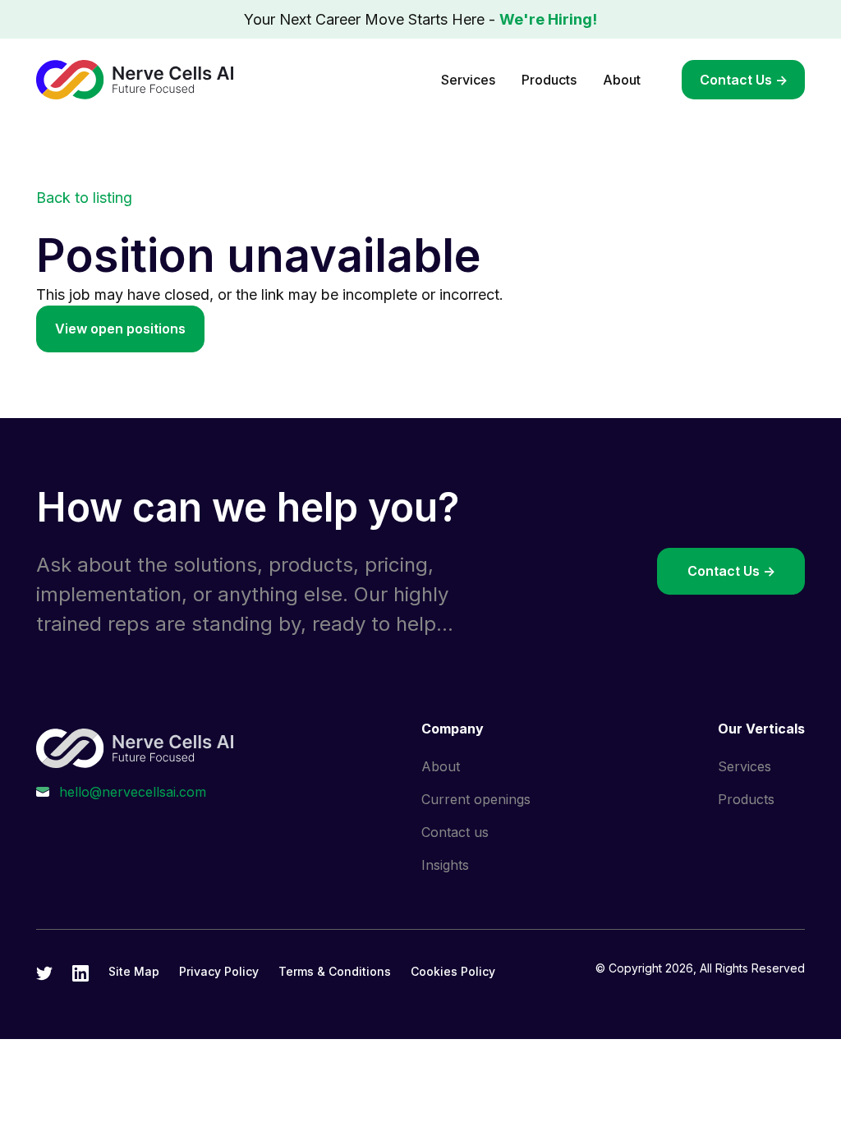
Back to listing (84, 197)
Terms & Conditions (334, 971)
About (622, 79)
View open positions (120, 328)
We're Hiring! (548, 19)
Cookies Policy (453, 971)
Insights (445, 865)
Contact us (455, 832)
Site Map (133, 971)
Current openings (476, 799)
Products (549, 79)
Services (468, 79)
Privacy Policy (219, 971)
